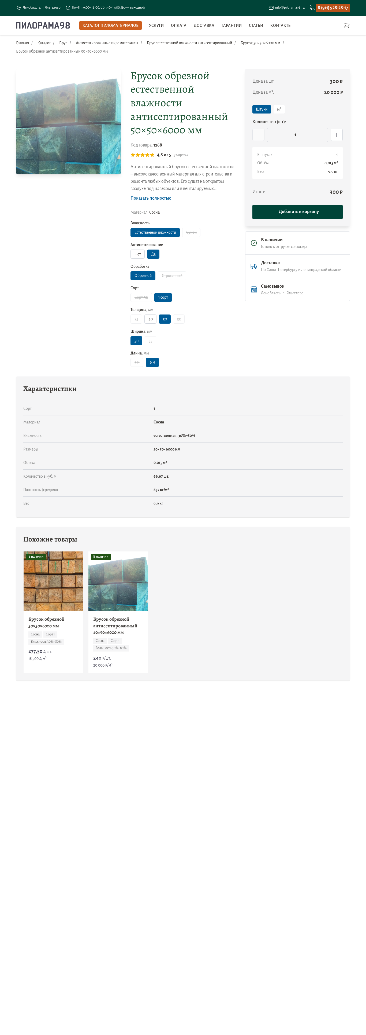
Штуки (261, 109)
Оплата (178, 25)
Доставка (204, 25)
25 (136, 319)
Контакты (281, 25)
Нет (138, 254)
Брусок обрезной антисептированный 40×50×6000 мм (115, 626)
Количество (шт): (269, 121)
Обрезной (143, 275)
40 (150, 319)
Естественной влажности (155, 232)
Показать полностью (150, 198)
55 (179, 319)
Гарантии (232, 25)
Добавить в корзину (299, 211)
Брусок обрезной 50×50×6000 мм (46, 622)
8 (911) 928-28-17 (333, 7)
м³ (279, 109)
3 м (137, 362)
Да (153, 254)
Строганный (172, 275)
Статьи (256, 25)
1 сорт (163, 297)
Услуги (156, 25)
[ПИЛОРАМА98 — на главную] (43, 25)
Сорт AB (141, 297)
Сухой (191, 232)
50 (165, 319)
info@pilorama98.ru (290, 7)
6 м (152, 362)
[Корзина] (346, 25)
